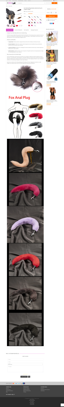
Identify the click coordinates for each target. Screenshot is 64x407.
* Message (9, 366)
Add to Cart (52, 16)
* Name (9, 359)
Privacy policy (8, 389)
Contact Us (29, 0)
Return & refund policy (27, 390)
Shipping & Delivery (20, 0)
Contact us (42, 388)
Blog (6, 391)
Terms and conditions (9, 390)
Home (7, 0)
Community (42, 390)
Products (10, 0)
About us (25, 0)
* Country (9, 363)
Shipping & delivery (26, 389)
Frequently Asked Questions (45, 389)
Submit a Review (24, 376)
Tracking (24, 391)
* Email (9, 361)
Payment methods (14, 0)
